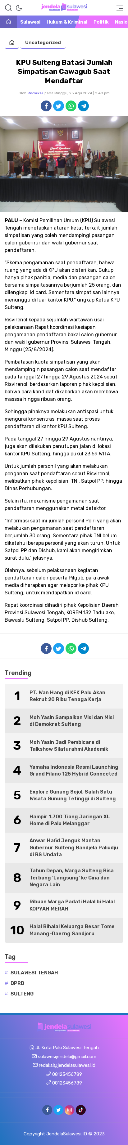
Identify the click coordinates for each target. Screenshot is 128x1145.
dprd (17, 983)
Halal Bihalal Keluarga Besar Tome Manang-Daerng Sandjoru (72, 930)
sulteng (22, 994)
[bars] (118, 8)
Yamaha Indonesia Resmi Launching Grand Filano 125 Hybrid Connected (74, 770)
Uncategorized (43, 42)
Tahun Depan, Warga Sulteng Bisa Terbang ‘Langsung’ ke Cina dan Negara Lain (72, 878)
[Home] (8, 22)
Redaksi (35, 93)
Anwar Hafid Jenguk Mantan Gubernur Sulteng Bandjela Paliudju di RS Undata (74, 847)
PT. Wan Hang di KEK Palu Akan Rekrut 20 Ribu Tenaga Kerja (67, 696)
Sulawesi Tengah (34, 973)
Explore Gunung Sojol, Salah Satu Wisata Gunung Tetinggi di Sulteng (73, 795)
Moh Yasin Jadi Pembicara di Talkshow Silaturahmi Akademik (69, 745)
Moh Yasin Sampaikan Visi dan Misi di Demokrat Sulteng (72, 720)
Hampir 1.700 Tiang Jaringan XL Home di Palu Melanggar (70, 820)
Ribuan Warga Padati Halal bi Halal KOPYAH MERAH (72, 905)
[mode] (19, 8)
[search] (8, 8)
